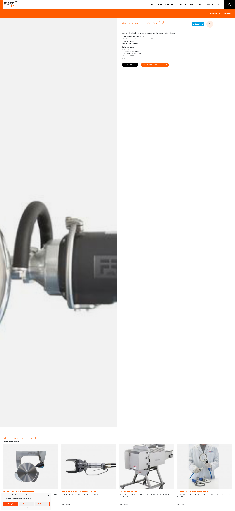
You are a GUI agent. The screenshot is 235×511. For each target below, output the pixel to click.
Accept (10, 504)
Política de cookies (20, 507)
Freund (7, 13)
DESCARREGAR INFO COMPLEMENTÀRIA (153, 64)
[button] (49, 495)
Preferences (42, 504)
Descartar (26, 504)
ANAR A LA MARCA (129, 64)
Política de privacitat (31, 507)
